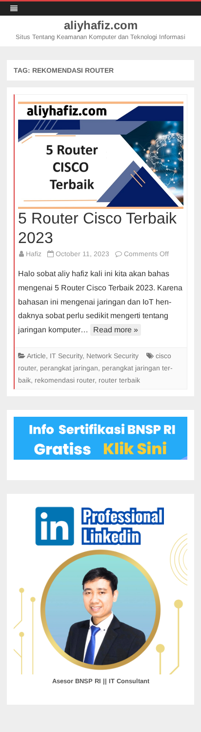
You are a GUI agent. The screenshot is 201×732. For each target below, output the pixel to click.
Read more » (115, 329)
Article (36, 356)
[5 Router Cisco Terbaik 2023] (100, 155)
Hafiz (33, 254)
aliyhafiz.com (101, 25)
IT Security (66, 356)
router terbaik (119, 380)
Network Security (112, 356)
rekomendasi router (65, 380)
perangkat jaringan (69, 368)
